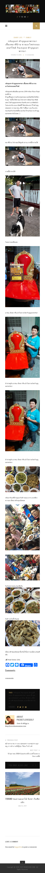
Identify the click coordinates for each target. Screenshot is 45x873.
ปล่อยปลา (15, 698)
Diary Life (18, 37)
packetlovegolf (25, 719)
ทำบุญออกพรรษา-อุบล (21, 695)
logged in (18, 847)
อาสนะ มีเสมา (25, 698)
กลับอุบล (16, 692)
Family (28, 37)
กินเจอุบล (24, 692)
